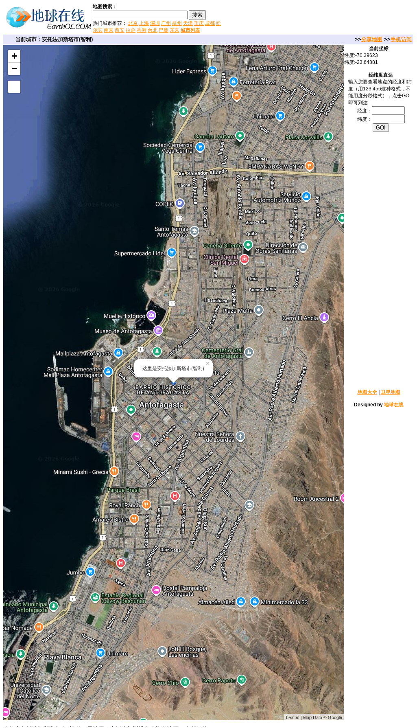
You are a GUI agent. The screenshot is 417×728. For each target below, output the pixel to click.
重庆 (199, 23)
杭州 (177, 23)
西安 (119, 30)
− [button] (14, 69)
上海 (144, 23)
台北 (152, 30)
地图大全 (367, 392)
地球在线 (394, 405)
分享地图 (371, 39)
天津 (188, 23)
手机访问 (401, 39)
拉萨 (130, 30)
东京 (174, 30)
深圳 (155, 23)
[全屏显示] (14, 87)
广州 (166, 23)
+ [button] (14, 56)
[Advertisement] (320, 18)
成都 (210, 23)
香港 (141, 30)
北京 (133, 23)
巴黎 (163, 30)
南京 (109, 30)
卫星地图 (390, 392)
